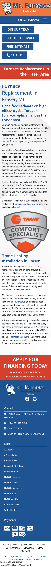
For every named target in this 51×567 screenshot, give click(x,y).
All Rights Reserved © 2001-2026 (35, 557)
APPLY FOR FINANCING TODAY (25, 363)
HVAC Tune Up (11, 499)
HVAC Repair (10, 493)
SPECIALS (29, 548)
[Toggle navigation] (45, 20)
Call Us (16, 55)
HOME (6, 544)
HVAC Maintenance (13, 488)
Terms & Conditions (26, 559)
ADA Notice (38, 559)
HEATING (27, 544)
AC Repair (9, 449)
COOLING (40, 544)
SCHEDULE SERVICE (21, 38)
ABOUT (16, 544)
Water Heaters (11, 510)
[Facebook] (27, 399)
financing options (35, 204)
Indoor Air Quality (12, 504)
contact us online (19, 337)
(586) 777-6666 (14, 428)
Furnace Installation (13, 466)
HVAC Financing (11, 482)
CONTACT (25, 551)
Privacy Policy (14, 559)
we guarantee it (27, 327)
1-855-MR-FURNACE (27, 19)
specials (18, 204)
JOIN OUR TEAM (18, 29)
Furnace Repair (11, 471)
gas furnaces (17, 301)
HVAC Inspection (12, 477)
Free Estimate (18, 46)
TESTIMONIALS (12, 548)
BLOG (40, 548)
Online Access (18, 557)
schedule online (11, 185)
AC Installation (11, 455)
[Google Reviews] (35, 399)
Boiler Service (11, 460)
